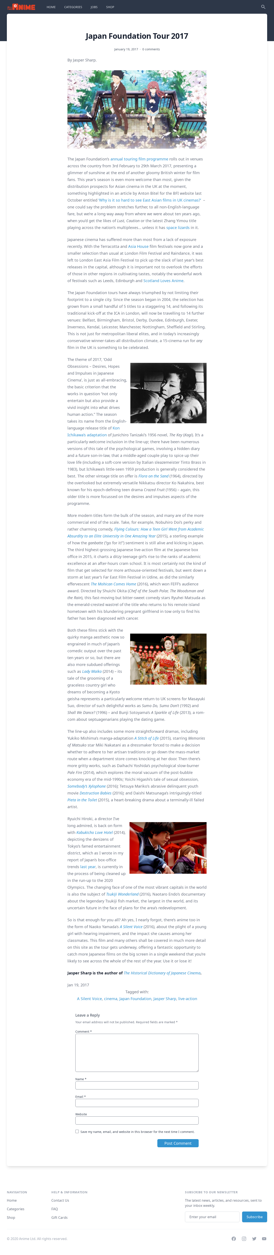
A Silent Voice (131, 926)
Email (80, 1097)
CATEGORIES (73, 7)
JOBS (94, 7)
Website (81, 1114)
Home (12, 1200)
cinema (110, 998)
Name (80, 1079)
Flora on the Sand (153, 476)
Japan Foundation (135, 998)
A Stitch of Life (146, 738)
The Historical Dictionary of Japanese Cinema (162, 972)
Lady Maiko (92, 671)
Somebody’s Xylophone (86, 786)
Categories (15, 1209)
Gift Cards (59, 1217)
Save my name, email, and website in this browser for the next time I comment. (137, 1132)
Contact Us (60, 1200)
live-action (187, 998)
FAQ (54, 1209)
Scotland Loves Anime (163, 280)
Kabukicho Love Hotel (94, 832)
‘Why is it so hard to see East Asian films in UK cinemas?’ (149, 200)
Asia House (138, 246)
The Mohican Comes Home (113, 583)
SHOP (110, 7)
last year (88, 866)
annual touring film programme (139, 159)
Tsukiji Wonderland (122, 894)
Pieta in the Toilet (82, 799)
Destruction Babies (96, 793)
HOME (51, 7)
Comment (83, 1031)
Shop (11, 1217)
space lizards (178, 227)
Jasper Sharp (164, 998)
